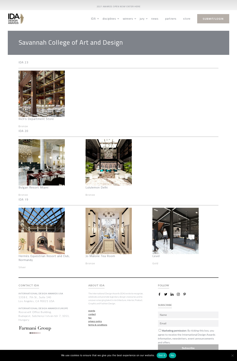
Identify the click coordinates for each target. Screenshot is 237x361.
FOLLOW (163, 285)
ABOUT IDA (96, 285)
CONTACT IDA (29, 285)
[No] (232, 355)
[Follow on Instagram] (180, 294)
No (172, 355)
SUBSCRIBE (165, 305)
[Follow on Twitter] (167, 294)
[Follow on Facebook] (161, 294)
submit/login (213, 18)
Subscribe (188, 348)
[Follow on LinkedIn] (173, 294)
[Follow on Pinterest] (186, 294)
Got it (161, 355)
